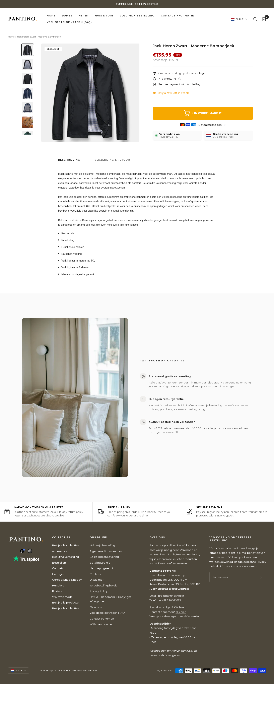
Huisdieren (59, 585)
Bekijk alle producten (66, 602)
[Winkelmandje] (264, 19)
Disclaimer (97, 579)
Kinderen (58, 591)
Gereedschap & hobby (67, 579)
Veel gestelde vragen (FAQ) (69, 22)
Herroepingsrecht (101, 568)
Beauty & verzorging (65, 556)
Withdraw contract (102, 624)
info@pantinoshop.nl (171, 595)
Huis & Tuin (104, 15)
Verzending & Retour (112, 159)
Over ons (95, 607)
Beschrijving (69, 159)
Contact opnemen (102, 618)
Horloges (58, 574)
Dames (67, 15)
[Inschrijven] (260, 577)
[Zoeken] (255, 19)
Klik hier (179, 607)
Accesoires (59, 551)
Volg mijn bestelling (137, 15)
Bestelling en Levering (104, 556)
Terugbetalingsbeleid (104, 585)
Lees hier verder (189, 616)
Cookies (95, 574)
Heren (84, 15)
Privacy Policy (99, 591)
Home (51, 15)
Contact (227, 566)
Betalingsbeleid (100, 562)
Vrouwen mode (62, 596)
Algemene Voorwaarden (106, 551)
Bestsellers (59, 562)
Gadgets (57, 568)
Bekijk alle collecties (65, 545)
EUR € (240, 18)
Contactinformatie (177, 15)
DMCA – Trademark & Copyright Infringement (110, 599)
